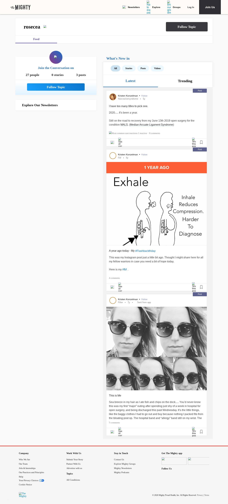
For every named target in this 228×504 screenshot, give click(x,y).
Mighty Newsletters (123, 468)
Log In (190, 7)
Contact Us (119, 459)
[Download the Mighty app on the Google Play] (200, 461)
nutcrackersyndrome (128, 99)
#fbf (124, 269)
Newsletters (134, 7)
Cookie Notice (25, 484)
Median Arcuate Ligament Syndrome (151, 124)
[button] (187, 26)
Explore (156, 7)
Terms (206, 495)
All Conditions (73, 480)
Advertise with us (74, 468)
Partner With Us (73, 464)
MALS (124, 124)
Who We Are (24, 459)
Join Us (210, 7)
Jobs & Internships (27, 468)
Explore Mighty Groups (125, 464)
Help (21, 476)
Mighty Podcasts (121, 472)
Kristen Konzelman (128, 95)
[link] (21, 7)
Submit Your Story (74, 459)
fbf (119, 157)
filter (120, 302)
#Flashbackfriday (145, 250)
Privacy (200, 495)
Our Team (23, 464)
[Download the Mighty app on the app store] (174, 461)
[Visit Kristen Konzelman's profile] (112, 97)
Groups (176, 7)
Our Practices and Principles (31, 472)
